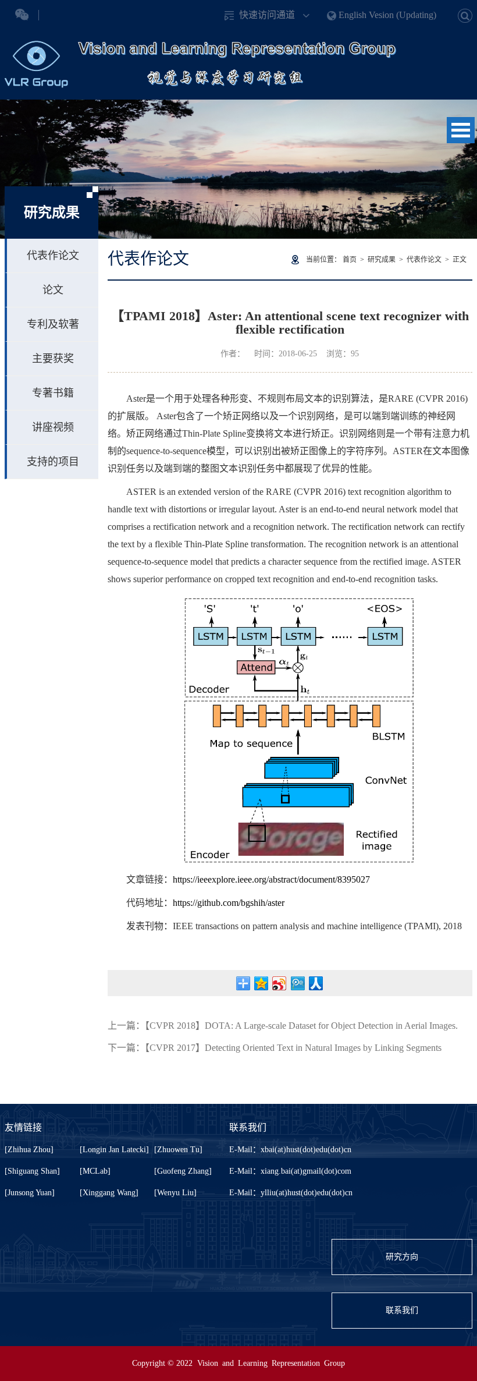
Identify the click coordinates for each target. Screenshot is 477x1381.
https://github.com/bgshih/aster (228, 903)
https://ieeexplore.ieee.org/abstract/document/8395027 (271, 879)
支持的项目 (53, 462)
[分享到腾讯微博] (297, 983)
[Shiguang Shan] (32, 1171)
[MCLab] (95, 1171)
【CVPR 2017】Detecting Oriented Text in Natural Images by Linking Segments (293, 1048)
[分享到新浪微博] (279, 983)
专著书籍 (53, 393)
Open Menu (461, 130)
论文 (52, 290)
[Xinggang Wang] (109, 1192)
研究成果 (382, 260)
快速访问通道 (267, 15)
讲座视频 (53, 427)
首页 (350, 260)
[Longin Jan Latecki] (114, 1149)
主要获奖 (53, 358)
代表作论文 (53, 255)
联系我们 (402, 1310)
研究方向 (402, 1256)
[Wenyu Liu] (175, 1192)
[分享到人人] (315, 983)
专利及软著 (53, 324)
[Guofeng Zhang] (183, 1171)
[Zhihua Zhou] (29, 1149)
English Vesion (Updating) (387, 15)
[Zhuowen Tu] (178, 1149)
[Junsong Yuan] (30, 1192)
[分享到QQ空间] (261, 983)
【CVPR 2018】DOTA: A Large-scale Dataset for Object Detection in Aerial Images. (301, 1026)
